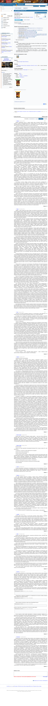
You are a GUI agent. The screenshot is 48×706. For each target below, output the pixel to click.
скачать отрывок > (27, 19)
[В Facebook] (44, 104)
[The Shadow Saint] (18, 97)
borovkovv (3, 72)
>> (3, 85)
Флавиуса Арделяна (4, 40)
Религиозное (36, 30)
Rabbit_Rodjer (19, 445)
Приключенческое (30, 30)
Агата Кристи (6, 58)
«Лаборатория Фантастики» (26, 691)
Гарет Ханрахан (17, 12)
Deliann (18, 475)
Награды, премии (6, 19)
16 (23, 39)
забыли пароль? (9, 3)
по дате (36, 118)
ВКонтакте (31, 686)
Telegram (34, 686)
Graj (17, 312)
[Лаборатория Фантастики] (16, 4)
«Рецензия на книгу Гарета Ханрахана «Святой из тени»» (27, 65)
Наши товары (39, 686)
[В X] (45, 104)
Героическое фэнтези (22, 29)
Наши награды (26, 686)
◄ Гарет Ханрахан (18, 8)
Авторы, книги (9, 15)
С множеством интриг (31, 31)
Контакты (21, 686)
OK (11, 10)
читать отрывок (18, 19)
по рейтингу (41, 118)
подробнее (40, 18)
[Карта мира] (18, 57)
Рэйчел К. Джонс (4, 36)
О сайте (8, 686)
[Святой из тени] (18, 85)
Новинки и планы (6, 17)
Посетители (5, 24)
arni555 (18, 514)
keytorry (18, 571)
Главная (4, 14)
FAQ (19, 686)
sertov (18, 466)
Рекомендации (5, 22)
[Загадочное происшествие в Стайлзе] (3, 67)
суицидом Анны (17, 605)
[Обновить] (12, 59)
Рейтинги (4, 20)
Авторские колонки (6, 25)
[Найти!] (46, 4)
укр (12, 686)
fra (11, 686)
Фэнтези (26, 28)
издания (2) (25, 8)
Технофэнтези (39, 28)
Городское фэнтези (32, 28)
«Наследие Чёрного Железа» (24, 61)
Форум (4, 27)
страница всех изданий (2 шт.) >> (19, 101)
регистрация (4, 3)
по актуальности (32, 118)
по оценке (45, 118)
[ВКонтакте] (43, 104)
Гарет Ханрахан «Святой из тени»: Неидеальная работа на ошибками (29, 111)
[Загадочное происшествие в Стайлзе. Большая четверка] (11, 67)
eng (10, 686)
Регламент (16, 686)
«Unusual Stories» (4, 51)
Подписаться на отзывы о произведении (40, 680)
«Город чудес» (25, 69)
